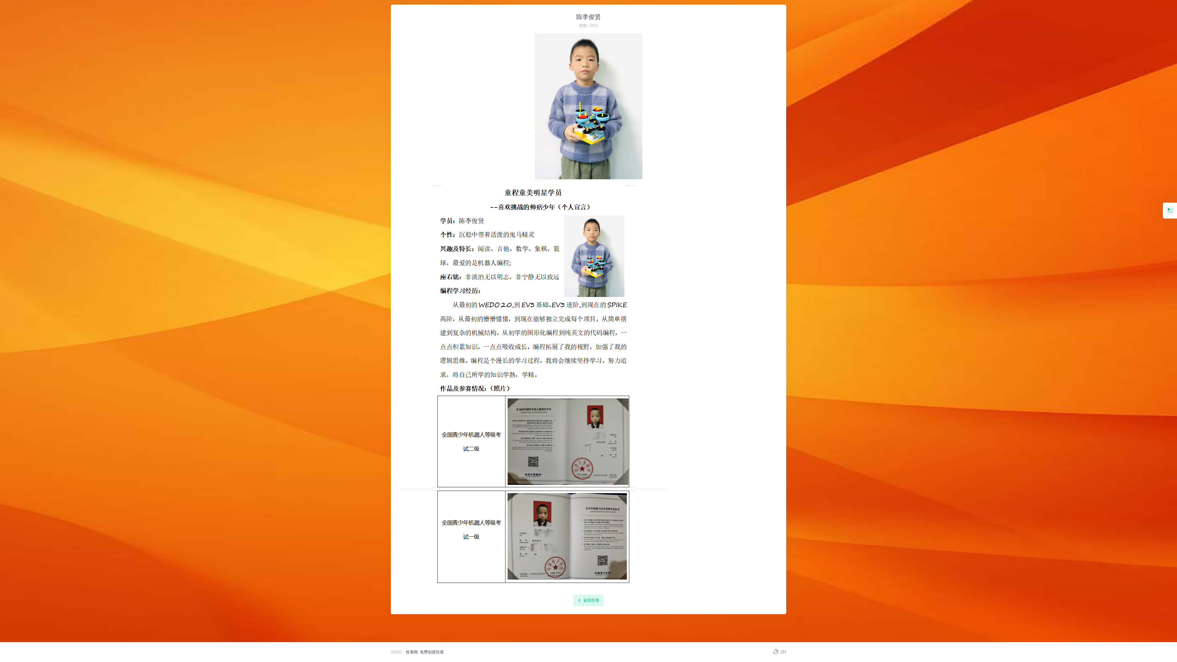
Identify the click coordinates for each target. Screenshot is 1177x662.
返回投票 (590, 600)
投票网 (412, 652)
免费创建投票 (432, 652)
